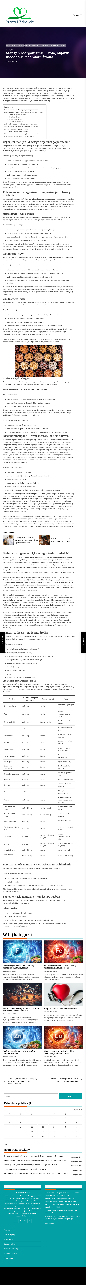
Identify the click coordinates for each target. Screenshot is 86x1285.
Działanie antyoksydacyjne (16, 121)
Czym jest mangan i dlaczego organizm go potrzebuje (22, 110)
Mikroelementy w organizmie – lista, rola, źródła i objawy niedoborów (22, 1009)
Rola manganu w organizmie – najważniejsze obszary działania (24, 112)
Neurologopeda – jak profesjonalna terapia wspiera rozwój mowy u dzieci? (30, 1165)
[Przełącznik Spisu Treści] (42, 107)
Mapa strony (49, 1224)
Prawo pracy (8, 1239)
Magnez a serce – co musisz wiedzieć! (60, 1008)
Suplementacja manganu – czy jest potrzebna (19, 136)
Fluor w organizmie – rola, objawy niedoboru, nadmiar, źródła (18, 967)
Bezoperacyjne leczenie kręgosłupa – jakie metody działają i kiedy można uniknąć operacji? (36, 1173)
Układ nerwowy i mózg (15, 119)
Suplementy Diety (10, 1253)
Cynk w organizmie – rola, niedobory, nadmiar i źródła (20, 1052)
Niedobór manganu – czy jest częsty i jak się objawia (21, 124)
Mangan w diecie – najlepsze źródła (16, 129)
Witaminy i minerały (11, 50)
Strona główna (9, 1230)
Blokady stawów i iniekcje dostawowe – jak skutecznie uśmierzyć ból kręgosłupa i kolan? (35, 1160)
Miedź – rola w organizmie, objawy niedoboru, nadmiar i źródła (60, 1052)
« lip (5, 1144)
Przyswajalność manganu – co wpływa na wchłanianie (22, 134)
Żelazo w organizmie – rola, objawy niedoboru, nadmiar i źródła (60, 967)
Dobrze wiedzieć (9, 1244)
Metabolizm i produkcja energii (17, 115)
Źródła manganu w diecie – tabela (18, 131)
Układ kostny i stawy (14, 117)
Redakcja (8, 61)
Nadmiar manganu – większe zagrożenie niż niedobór (22, 126)
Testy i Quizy (8, 1258)
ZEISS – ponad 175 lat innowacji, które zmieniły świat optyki (25, 1169)
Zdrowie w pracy (9, 1235)
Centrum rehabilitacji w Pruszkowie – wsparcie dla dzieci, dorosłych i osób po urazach (34, 1156)
